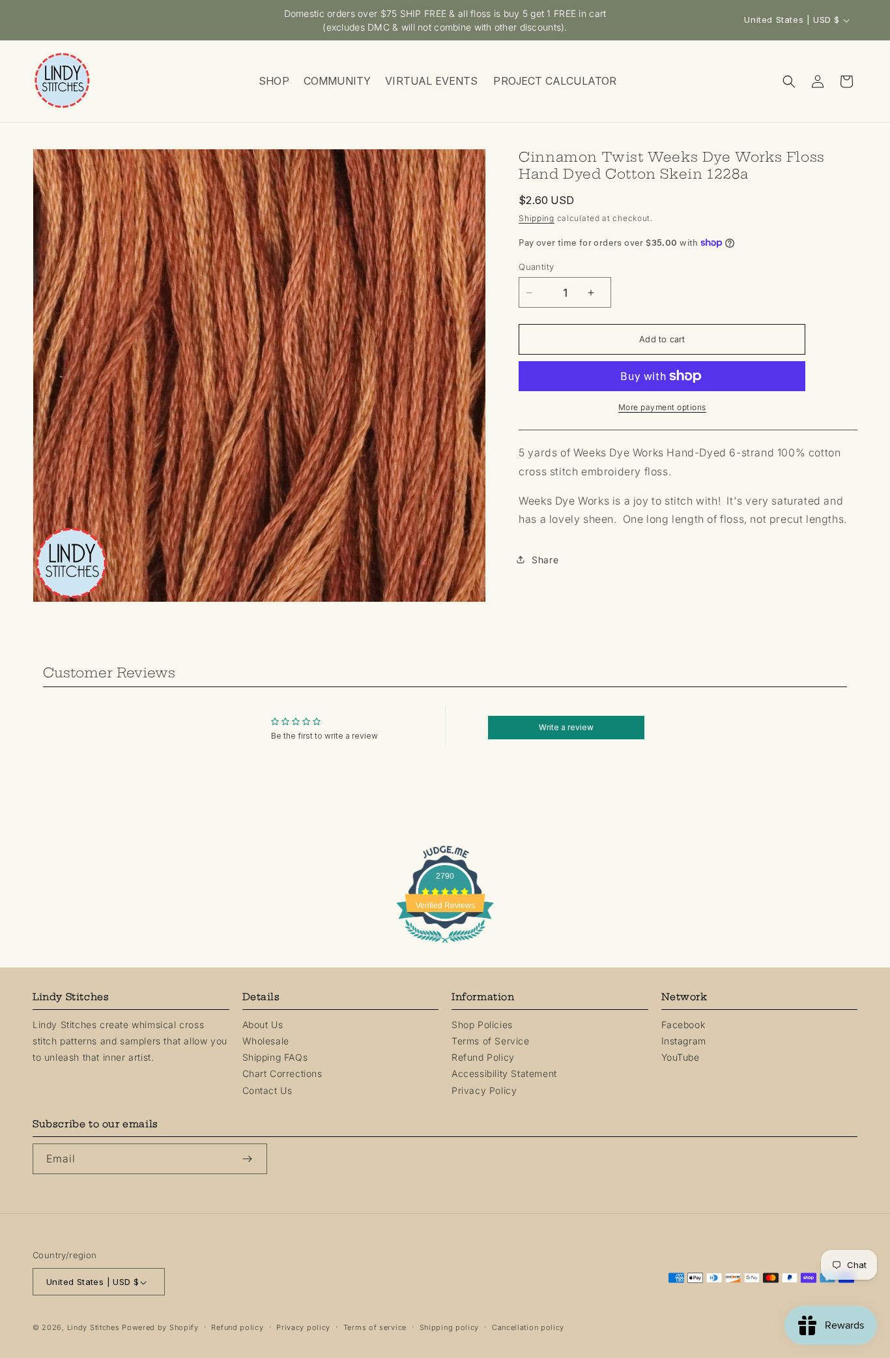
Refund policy (237, 1328)
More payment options (662, 407)
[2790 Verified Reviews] (445, 944)
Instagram (683, 1040)
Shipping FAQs (275, 1057)
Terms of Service (491, 1040)
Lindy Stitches (93, 1328)
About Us (262, 1024)
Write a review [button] (566, 727)
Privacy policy (303, 1328)
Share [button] (545, 559)
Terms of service (375, 1328)
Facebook (683, 1024)
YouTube (680, 1057)
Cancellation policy (528, 1328)
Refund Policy (483, 1057)
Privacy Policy (484, 1090)
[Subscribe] (252, 1159)
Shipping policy (450, 1328)
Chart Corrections (282, 1074)
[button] (273, 81)
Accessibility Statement (504, 1074)
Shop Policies (482, 1024)
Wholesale (265, 1040)
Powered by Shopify (160, 1328)
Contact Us (267, 1090)
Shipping (536, 218)
